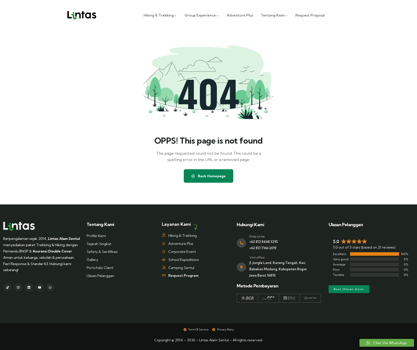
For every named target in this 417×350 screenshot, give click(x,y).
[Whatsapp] (50, 287)
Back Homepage (211, 176)
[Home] (19, 226)
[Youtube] (39, 287)
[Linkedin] (29, 287)
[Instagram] (18, 287)
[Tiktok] (7, 287)
